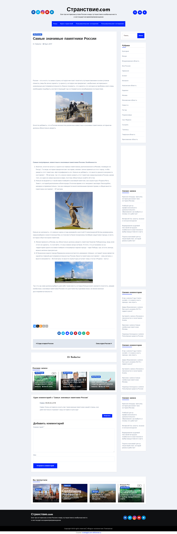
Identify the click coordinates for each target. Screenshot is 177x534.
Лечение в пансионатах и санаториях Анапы (132, 318)
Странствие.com (88, 10)
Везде (124, 56)
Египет (124, 76)
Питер (124, 110)
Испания (125, 81)
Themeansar (108, 528)
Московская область (129, 100)
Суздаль (125, 125)
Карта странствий (66, 24)
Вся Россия (37, 34)
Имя (34, 455)
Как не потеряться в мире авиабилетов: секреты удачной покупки (102, 382)
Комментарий (38, 427)
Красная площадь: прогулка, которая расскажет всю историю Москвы (132, 199)
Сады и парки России (45, 343)
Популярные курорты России (132, 336)
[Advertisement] (58, 63)
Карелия (125, 90)
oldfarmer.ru (96, 532)
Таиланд (125, 130)
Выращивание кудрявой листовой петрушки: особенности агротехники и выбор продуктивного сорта (45, 380)
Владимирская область (130, 61)
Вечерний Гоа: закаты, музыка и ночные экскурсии (101, 497)
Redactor (38, 44)
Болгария (125, 51)
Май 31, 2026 (48, 386)
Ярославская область (130, 139)
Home (55, 24)
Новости (125, 105)
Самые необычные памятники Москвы (131, 327)
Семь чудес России (103, 343)
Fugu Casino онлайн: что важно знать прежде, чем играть (131, 300)
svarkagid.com (87, 532)
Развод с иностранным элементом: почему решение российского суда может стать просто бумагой (73, 380)
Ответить (107, 416)
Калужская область (129, 85)
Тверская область (128, 134)
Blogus (90, 528)
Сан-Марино (126, 120)
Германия (125, 71)
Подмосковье (127, 115)
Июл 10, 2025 (104, 386)
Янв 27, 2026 (76, 386)
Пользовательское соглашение (87, 24)
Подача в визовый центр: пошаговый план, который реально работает (131, 239)
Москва (124, 95)
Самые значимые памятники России (64, 39)
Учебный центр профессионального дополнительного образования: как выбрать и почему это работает (132, 210)
